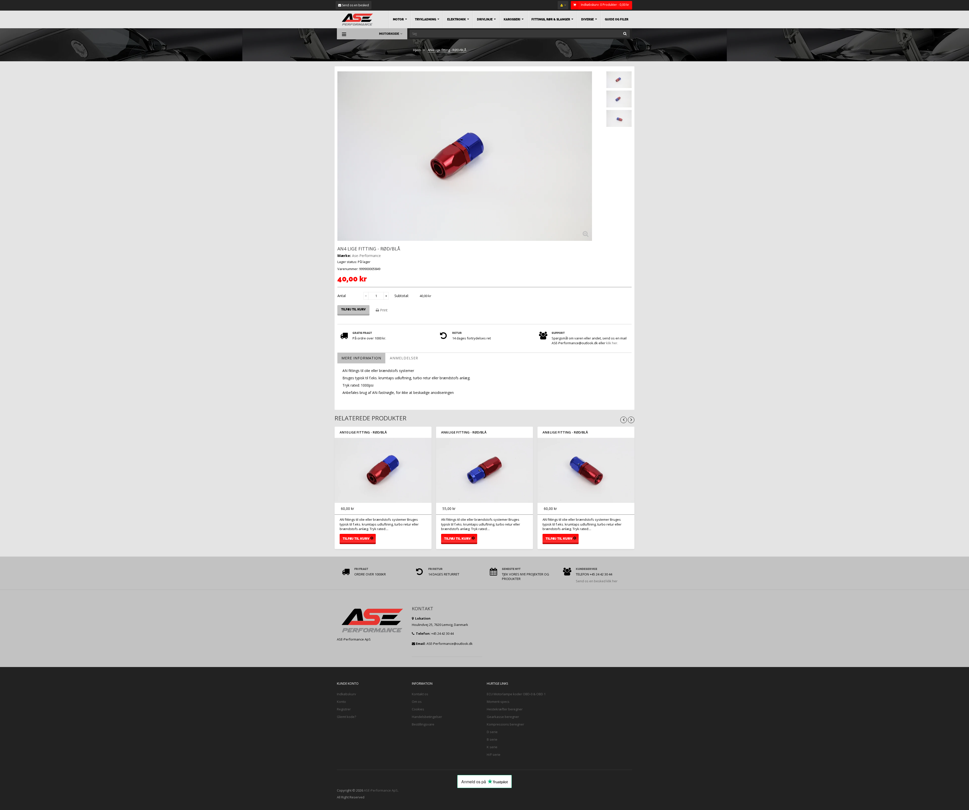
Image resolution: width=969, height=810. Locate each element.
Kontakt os (420, 694)
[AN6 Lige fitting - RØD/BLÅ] (484, 470)
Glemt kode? (346, 716)
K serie (492, 747)
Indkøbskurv (346, 694)
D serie (492, 732)
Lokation (422, 618)
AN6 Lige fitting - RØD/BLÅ (464, 432)
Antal (341, 295)
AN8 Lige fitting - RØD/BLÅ (565, 432)
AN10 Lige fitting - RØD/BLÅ (363, 432)
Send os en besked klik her (596, 581)
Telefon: (422, 633)
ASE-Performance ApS (381, 790)
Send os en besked (355, 5)
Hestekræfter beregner (505, 709)
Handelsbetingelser (427, 716)
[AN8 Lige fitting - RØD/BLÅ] (585, 470)
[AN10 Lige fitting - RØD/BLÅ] (383, 470)
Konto (341, 701)
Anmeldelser (404, 358)
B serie (492, 739)
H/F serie (493, 754)
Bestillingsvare (423, 724)
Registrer (344, 709)
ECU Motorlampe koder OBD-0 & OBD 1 (516, 694)
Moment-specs (498, 701)
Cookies (418, 709)
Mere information (361, 358)
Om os (417, 701)
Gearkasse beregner (503, 716)
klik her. (612, 343)
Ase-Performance (366, 255)
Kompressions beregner (505, 724)
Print (383, 310)
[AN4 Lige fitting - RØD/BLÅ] (619, 79)
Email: (421, 643)
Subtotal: (401, 295)
